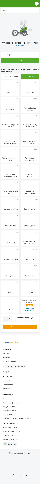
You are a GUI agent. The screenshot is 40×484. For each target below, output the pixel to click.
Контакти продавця (10, 361)
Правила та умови (9, 399)
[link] (30, 305)
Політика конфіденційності (12, 403)
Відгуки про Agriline (10, 410)
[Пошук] (37, 10)
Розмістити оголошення (20, 327)
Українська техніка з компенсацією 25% (17, 418)
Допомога (6, 357)
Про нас (6, 353)
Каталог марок (8, 414)
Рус (9, 372)
